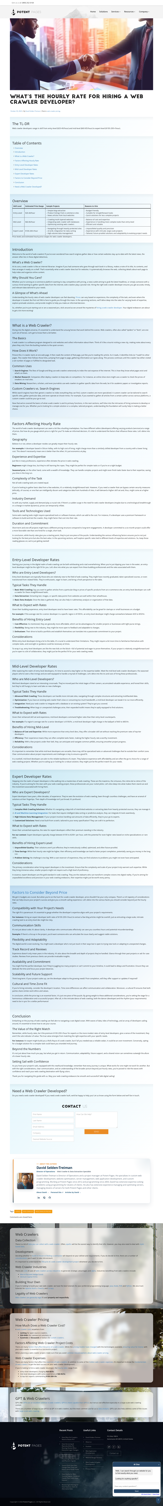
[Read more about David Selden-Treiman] (25, 1181)
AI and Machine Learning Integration (31, 813)
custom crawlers (57, 1338)
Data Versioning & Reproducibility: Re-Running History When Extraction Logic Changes (70, 1447)
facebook (114, 1447)
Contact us (114, 1453)
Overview (19, 148)
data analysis (103, 1409)
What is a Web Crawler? (24, 156)
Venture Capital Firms (28, 1277)
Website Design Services (94, 1458)
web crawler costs (24, 1329)
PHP (120, 1286)
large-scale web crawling (29, 1411)
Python (129, 1286)
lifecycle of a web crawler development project (60, 1262)
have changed (91, 1347)
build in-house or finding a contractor (47, 1256)
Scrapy (50, 1288)
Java (111, 1286)
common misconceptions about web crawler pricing (87, 1353)
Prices (78, 297)
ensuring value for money (133, 1347)
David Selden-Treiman (33, 111)
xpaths (68, 1244)
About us (89, 1442)
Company (143, 11)
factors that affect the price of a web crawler (46, 1347)
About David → (43, 1192)
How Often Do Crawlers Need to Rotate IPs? (69, 1438)
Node (116, 1286)
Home (93, 11)
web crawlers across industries (48, 1271)
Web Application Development (91, 1452)
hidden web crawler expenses (101, 1362)
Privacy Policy (90, 1469)
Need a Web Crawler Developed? (28, 186)
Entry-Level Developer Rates (26, 165)
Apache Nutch (31, 1288)
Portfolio (88, 1446)
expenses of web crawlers (56, 1362)
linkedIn (119, 1447)
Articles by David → (73, 1192)
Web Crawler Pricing (43, 1211)
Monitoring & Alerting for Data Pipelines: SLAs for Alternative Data (70, 1487)
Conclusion (19, 182)
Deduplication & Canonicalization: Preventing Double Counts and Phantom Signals (70, 1458)
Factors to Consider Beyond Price (28, 178)
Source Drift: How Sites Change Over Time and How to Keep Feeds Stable (70, 1467)
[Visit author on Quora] (44, 1197)
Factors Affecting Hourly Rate (27, 160)
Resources (129, 11)
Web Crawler (28, 1211)
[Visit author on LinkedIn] (39, 1197)
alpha (93, 1271)
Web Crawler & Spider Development (93, 1463)
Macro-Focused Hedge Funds (31, 1274)
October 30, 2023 (16, 111)
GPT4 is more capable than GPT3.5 (75, 1403)
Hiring (18, 1211)
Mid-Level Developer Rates (26, 169)
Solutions (103, 11)
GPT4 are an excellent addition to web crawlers (42, 1403)
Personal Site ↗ (57, 1192)
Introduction (20, 152)
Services (115, 11)
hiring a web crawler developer (109, 307)
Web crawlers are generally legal (28, 1297)
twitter (109, 1447)
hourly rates (63, 1368)
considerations (21, 1258)
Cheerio (40, 1288)
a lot (25, 1271)
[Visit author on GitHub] (49, 1197)
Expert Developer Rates (24, 173)
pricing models (79, 1347)
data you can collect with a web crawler (44, 1244)
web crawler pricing (53, 111)
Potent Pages (27, 1502)
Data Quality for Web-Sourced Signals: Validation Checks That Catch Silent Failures (71, 1477)
